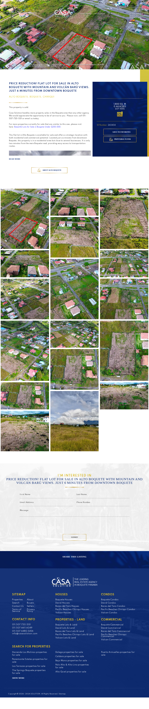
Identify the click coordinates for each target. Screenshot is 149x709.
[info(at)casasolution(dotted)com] (125, 14)
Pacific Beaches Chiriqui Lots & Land (74, 635)
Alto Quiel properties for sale (70, 672)
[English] (130, 20)
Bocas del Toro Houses (67, 606)
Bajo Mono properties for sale (71, 661)
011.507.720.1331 (136, 14)
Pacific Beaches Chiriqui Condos (118, 609)
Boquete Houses (63, 600)
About (30, 600)
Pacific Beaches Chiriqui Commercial (114, 635)
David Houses (62, 603)
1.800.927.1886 (135, 18)
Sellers (11, 15)
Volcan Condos (109, 613)
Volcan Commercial (111, 640)
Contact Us (113, 14)
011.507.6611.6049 (136, 16)
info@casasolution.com (24, 634)
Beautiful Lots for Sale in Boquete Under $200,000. (38, 127)
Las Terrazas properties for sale (28, 666)
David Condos (108, 603)
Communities (85, 14)
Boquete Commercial (112, 625)
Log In (135, 10)
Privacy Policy (31, 610)
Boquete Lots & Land (66, 625)
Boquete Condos (110, 600)
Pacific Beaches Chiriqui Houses (72, 609)
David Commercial (111, 628)
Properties (11, 12)
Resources (100, 14)
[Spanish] (133, 20)
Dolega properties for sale (69, 652)
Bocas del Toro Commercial (115, 631)
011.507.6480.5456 (22, 631)
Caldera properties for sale (69, 656)
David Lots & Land (65, 628)
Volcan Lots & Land (65, 638)
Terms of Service (16, 610)
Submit (74, 537)
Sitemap (62, 694)
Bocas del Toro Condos (113, 606)
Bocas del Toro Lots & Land (69, 631)
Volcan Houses (63, 613)
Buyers (33, 12)
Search (23, 12)
